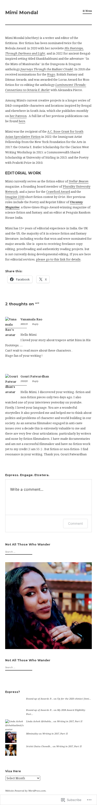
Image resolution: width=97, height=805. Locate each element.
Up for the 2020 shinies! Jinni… (74, 698)
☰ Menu (87, 11)
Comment (75, 523)
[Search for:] (18, 551)
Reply (35, 324)
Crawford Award (58, 192)
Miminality (32, 733)
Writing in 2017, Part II (69, 721)
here (22, 121)
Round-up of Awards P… (39, 698)
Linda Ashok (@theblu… (39, 721)
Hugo (51, 74)
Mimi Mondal (21, 12)
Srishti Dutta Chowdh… (39, 746)
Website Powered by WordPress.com (25, 790)
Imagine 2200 (14, 197)
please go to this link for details (58, 259)
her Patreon (18, 116)
